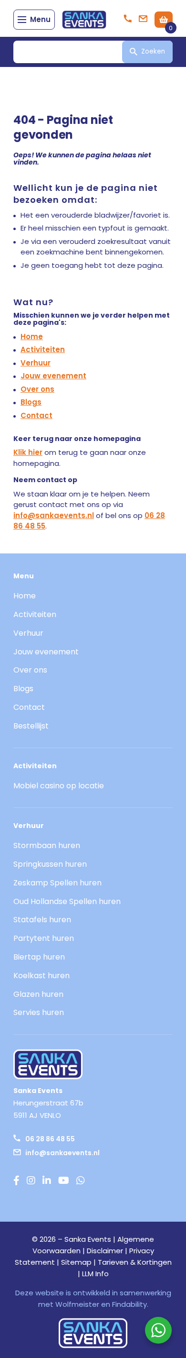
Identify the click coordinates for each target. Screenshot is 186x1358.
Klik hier (27, 452)
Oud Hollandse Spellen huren (67, 901)
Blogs (31, 402)
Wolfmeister (77, 1304)
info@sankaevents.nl (53, 515)
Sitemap (76, 1262)
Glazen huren (38, 994)
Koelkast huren (41, 975)
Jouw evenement (53, 376)
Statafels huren (42, 919)
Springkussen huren (50, 864)
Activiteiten (43, 349)
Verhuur (36, 363)
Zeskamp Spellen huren (57, 882)
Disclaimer (105, 1251)
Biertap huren (39, 956)
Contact (36, 415)
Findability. (130, 1304)
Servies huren (38, 1012)
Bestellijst (31, 725)
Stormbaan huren (46, 845)
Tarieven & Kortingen (135, 1262)
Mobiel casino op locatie (58, 785)
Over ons (37, 389)
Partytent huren (43, 938)
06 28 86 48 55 (50, 1139)
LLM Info (95, 1274)
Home (32, 336)
